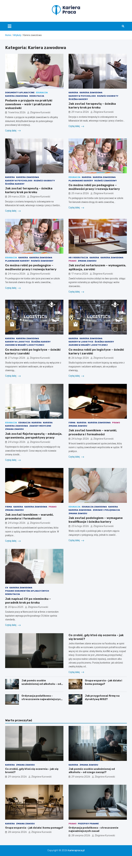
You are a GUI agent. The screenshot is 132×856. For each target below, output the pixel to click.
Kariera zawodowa (16, 96)
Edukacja (42, 92)
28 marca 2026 (16, 196)
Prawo (72, 261)
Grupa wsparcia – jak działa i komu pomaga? (103, 682)
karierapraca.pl (76, 850)
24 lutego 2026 (16, 442)
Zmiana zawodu (87, 261)
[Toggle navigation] (9, 26)
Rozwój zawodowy (105, 180)
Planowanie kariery (81, 180)
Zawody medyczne (40, 426)
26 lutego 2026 (80, 357)
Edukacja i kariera (30, 422)
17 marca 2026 (79, 273)
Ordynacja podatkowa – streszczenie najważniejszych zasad (41, 699)
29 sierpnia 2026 (17, 776)
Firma (72, 422)
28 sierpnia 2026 (17, 832)
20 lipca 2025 (15, 607)
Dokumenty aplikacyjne (20, 92)
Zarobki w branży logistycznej (24, 345)
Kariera (73, 92)
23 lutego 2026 (80, 526)
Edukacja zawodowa (94, 507)
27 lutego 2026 (16, 357)
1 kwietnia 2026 (17, 112)
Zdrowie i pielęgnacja (106, 510)
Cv (6, 587)
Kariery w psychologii (82, 96)
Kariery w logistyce (17, 342)
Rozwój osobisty (107, 96)
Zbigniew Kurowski (40, 112)
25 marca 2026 (80, 193)
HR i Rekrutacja (78, 257)
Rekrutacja (36, 96)
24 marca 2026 (16, 273)
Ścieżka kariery (78, 99)
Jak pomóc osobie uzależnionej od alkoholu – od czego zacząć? (41, 684)
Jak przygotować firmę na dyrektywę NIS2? (102, 697)
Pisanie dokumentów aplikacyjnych (27, 591)
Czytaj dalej (11, 130)
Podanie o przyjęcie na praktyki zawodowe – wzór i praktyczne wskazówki (28, 104)
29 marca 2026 (80, 112)
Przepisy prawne (88, 823)
